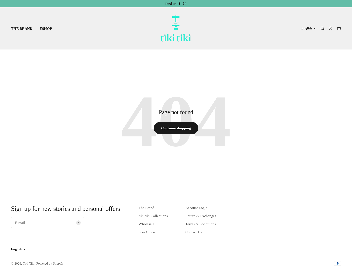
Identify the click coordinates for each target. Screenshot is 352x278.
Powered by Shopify (49, 263)
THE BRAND (21, 28)
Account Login (196, 208)
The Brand (146, 208)
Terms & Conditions (200, 224)
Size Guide (147, 232)
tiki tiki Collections (153, 216)
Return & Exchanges (200, 216)
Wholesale (146, 224)
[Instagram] (184, 4)
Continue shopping (176, 128)
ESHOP (46, 28)
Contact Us (193, 232)
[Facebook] (179, 4)
